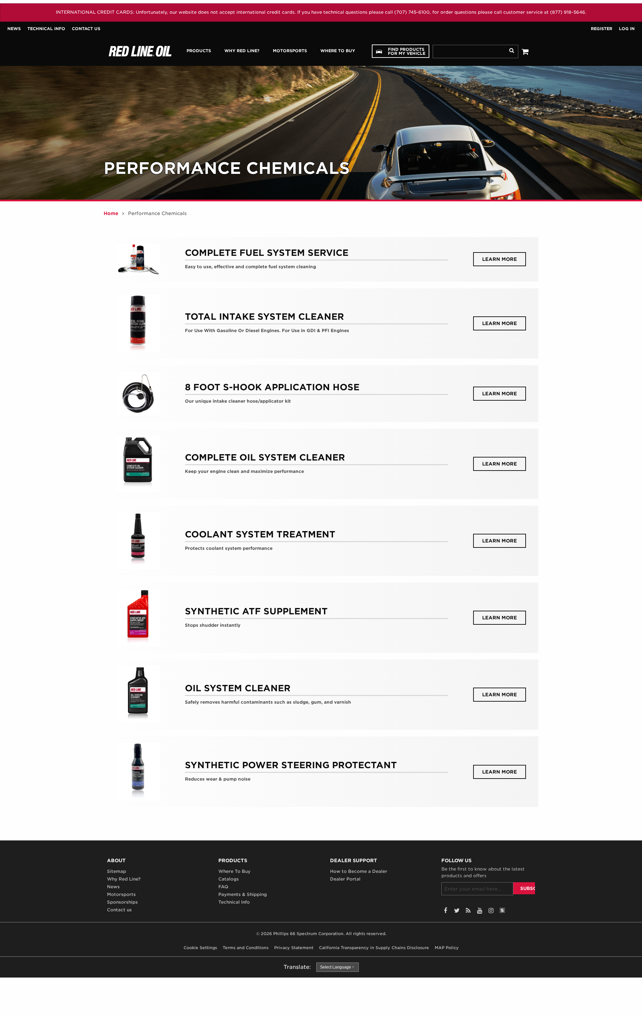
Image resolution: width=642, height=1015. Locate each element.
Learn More (504, 259)
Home (111, 213)
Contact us (86, 28)
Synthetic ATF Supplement (256, 611)
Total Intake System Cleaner (264, 316)
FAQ (223, 886)
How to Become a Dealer (358, 871)
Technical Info (46, 28)
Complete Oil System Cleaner (265, 457)
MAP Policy (447, 947)
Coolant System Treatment (260, 534)
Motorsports (121, 894)
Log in (627, 28)
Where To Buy (234, 871)
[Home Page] (140, 51)
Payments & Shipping (242, 894)
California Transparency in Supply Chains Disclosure (374, 947)
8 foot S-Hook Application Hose (272, 387)
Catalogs (228, 879)
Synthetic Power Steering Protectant (291, 765)
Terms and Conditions (246, 947)
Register (601, 28)
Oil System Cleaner (238, 688)
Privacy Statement (293, 947)
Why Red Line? (123, 879)
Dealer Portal (345, 879)
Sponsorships (122, 902)
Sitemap (116, 871)
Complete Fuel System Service (266, 252)
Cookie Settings (200, 947)
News (14, 28)
